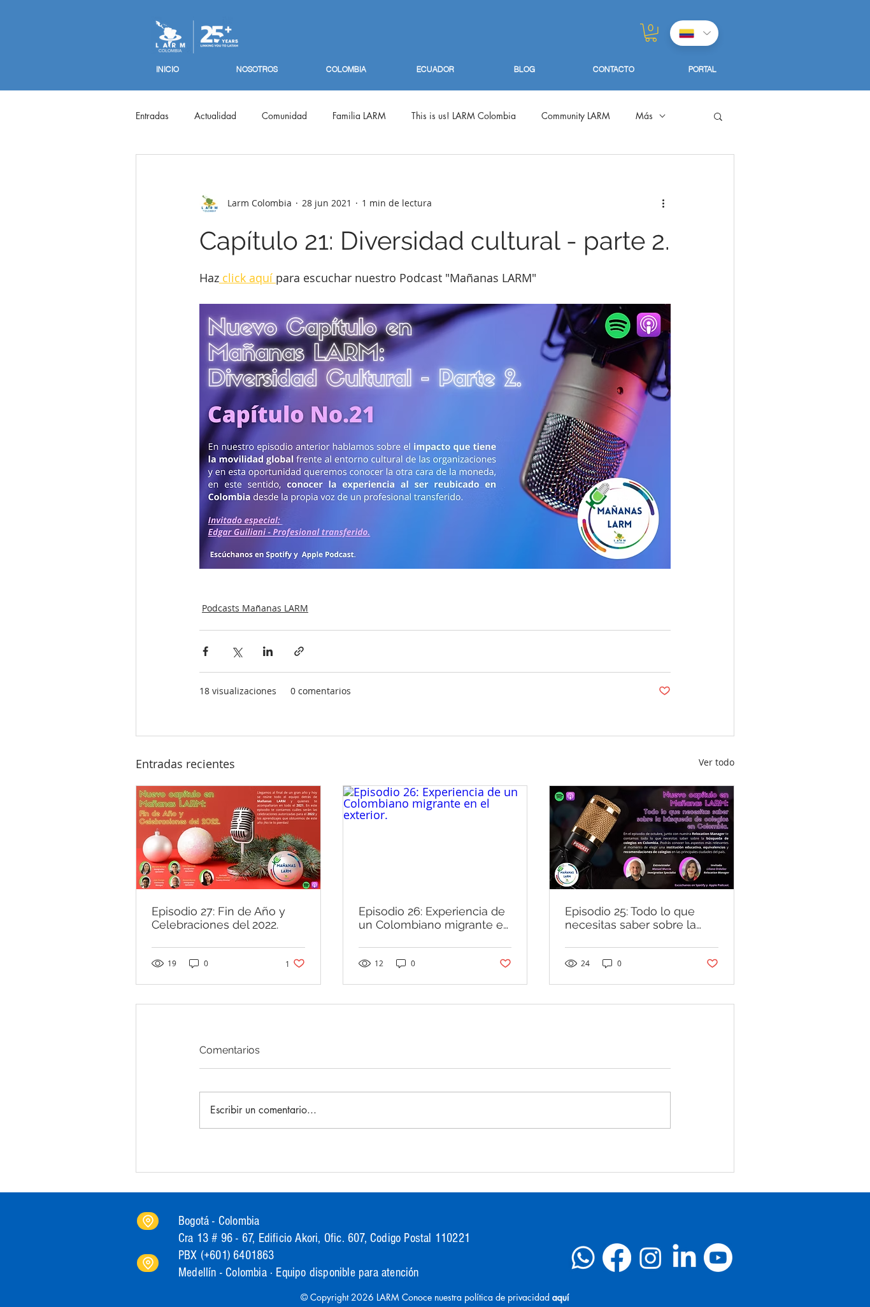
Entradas (152, 116)
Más (644, 116)
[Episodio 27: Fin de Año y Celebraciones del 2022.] (228, 837)
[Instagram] (650, 1257)
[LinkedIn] (684, 1257)
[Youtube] (718, 1257)
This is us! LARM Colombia (463, 116)
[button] (651, 33)
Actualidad (215, 116)
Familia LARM (359, 116)
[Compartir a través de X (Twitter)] (237, 651)
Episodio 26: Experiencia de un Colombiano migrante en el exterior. (434, 917)
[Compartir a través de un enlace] (299, 651)
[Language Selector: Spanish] (694, 33)
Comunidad (284, 116)
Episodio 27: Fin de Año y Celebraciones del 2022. (218, 917)
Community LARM (575, 116)
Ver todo (716, 762)
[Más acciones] (663, 203)
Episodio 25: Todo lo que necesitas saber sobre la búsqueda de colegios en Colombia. (633, 917)
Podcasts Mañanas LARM (255, 608)
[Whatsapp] (583, 1257)
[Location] (148, 1221)
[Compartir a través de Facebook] (205, 651)
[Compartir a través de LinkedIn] (268, 651)
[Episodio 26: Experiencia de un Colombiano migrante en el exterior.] (435, 837)
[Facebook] (617, 1257)
